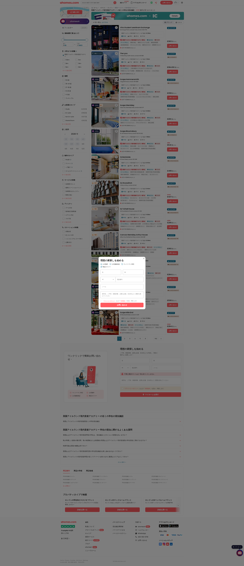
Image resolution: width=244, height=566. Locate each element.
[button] (113, 279)
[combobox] (108, 279)
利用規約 (123, 301)
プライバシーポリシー (109, 301)
